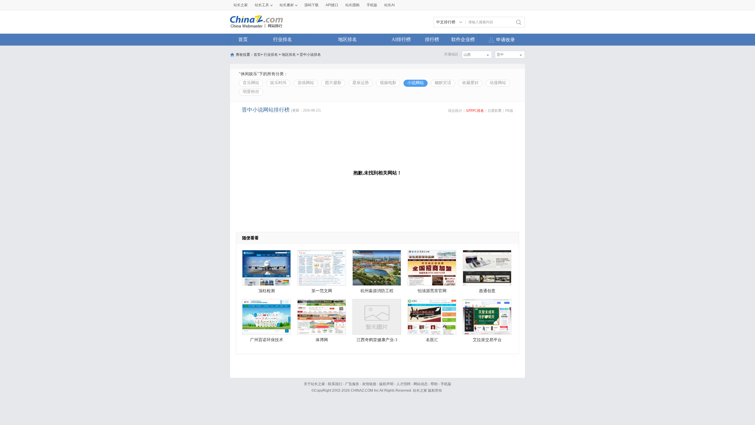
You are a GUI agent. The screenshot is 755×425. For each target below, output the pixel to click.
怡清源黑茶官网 (432, 291)
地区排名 (347, 39)
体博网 (322, 340)
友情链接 (369, 384)
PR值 (509, 111)
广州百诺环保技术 (266, 340)
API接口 (332, 5)
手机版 (446, 384)
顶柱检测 (266, 291)
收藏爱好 (470, 83)
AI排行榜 (401, 39)
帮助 (434, 384)
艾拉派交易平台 (487, 340)
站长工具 (262, 5)
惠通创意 (487, 291)
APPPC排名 (475, 111)
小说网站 (415, 83)
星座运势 (360, 83)
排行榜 (432, 39)
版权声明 (386, 384)
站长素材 (287, 5)
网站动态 (420, 384)
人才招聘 (403, 384)
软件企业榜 (463, 39)
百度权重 (495, 111)
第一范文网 (321, 291)
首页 (243, 39)
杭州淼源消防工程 (376, 291)
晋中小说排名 (310, 55)
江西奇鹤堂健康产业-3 (377, 340)
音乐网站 (251, 83)
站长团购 (352, 5)
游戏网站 (306, 83)
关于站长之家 (314, 384)
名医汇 (432, 340)
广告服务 (352, 384)
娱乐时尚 (278, 83)
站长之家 (241, 5)
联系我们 (335, 384)
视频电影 (388, 83)
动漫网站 (498, 83)
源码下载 (311, 5)
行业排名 (282, 39)
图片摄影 (333, 83)
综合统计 (455, 111)
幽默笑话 (443, 83)
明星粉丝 (251, 91)
